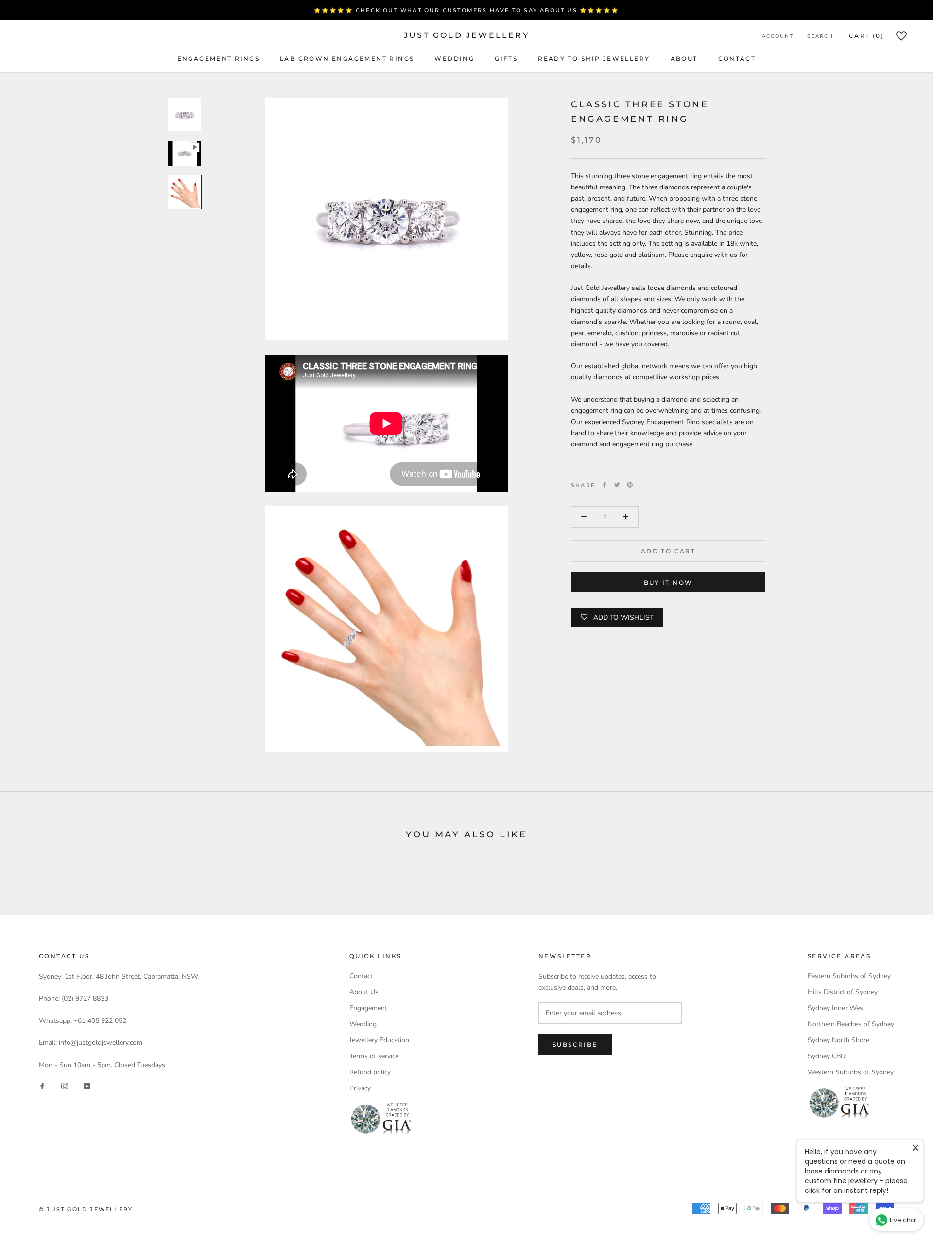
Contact (737, 58)
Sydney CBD (827, 1056)
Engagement (368, 1008)
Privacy (360, 1088)
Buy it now (668, 582)
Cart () (866, 35)
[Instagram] (64, 1085)
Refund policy (370, 1072)
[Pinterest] (630, 485)
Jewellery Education (379, 1040)
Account (778, 36)
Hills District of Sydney (843, 992)
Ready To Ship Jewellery (594, 58)
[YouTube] (87, 1085)
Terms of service (373, 1056)
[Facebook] (604, 485)
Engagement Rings (218, 58)
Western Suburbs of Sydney (851, 1072)
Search (820, 36)
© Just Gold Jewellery (86, 1209)
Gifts (506, 58)
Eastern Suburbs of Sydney (849, 976)
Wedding (454, 58)
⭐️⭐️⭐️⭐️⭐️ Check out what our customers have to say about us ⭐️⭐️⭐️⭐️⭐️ (466, 10)
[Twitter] (617, 485)
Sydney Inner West (836, 1008)
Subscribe (575, 1044)
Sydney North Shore (838, 1040)
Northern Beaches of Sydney (851, 1024)
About (684, 58)
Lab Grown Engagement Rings (347, 58)
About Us (364, 992)
